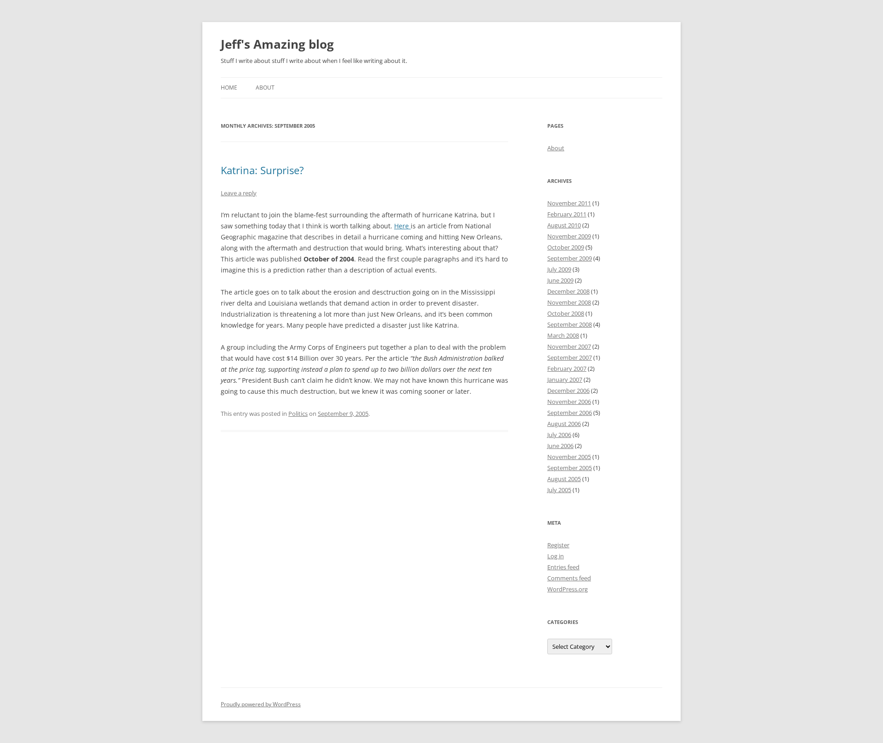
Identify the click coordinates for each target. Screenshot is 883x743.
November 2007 (569, 346)
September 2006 (569, 412)
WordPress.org (567, 589)
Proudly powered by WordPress (261, 704)
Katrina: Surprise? (262, 170)
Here (402, 225)
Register (558, 545)
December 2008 (568, 291)
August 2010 (564, 225)
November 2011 (569, 203)
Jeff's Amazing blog (277, 44)
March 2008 (563, 335)
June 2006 (560, 446)
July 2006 (559, 435)
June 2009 (560, 280)
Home (229, 87)
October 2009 (565, 247)
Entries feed (563, 567)
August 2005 (564, 479)
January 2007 (564, 379)
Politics (298, 413)
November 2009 (569, 236)
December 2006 (568, 390)
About (265, 87)
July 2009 (559, 269)
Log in (555, 556)
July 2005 (559, 490)
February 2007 (566, 368)
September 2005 (569, 468)
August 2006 (564, 424)
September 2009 (569, 258)
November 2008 (569, 302)
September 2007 (569, 357)
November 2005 (569, 457)
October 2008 (565, 313)
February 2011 (566, 214)
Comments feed (569, 578)
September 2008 (569, 324)
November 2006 (569, 401)
